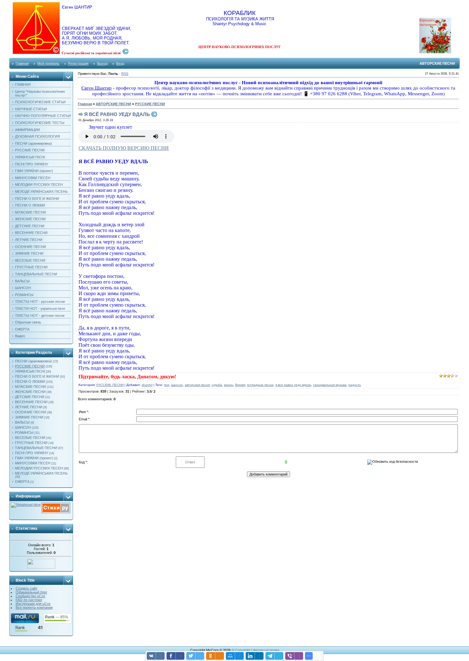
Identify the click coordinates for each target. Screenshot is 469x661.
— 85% (56, 617)
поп (166, 385)
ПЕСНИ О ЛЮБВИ (30, 381)
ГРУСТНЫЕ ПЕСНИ (31, 443)
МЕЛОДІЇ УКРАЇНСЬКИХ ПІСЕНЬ (41, 473)
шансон (177, 385)
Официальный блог (31, 592)
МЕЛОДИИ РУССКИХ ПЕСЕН (39, 468)
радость (354, 385)
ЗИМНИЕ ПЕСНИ (29, 417)
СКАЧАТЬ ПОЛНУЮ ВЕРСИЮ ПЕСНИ (123, 148)
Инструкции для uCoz (33, 604)
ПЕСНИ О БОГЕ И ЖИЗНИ (37, 376)
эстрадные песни (260, 385)
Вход (120, 63)
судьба (217, 385)
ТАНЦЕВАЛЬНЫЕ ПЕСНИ (36, 448)
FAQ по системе (29, 600)
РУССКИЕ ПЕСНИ (30, 366)
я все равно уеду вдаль (293, 385)
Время (240, 385)
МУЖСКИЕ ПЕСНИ (30, 387)
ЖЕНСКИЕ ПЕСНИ (30, 392)
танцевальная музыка (329, 385)
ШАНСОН (23, 427)
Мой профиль (48, 63)
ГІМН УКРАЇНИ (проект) (34, 458)
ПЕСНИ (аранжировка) (33, 361)
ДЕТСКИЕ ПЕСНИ (29, 397)
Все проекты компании (34, 607)
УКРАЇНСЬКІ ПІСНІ (30, 371)
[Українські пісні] (26, 504)
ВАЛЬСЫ (22, 422)
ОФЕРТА (22, 481)
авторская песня (197, 385)
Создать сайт (26, 588)
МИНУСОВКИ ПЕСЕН (32, 463)
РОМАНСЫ (24, 432)
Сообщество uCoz (30, 596)
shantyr (147, 385)
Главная (22, 63)
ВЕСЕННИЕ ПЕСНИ (31, 402)
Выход (102, 63)
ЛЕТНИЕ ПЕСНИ (28, 407)
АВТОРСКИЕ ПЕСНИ (113, 104)
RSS (124, 74)
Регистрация (78, 63)
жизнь (228, 385)
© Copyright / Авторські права (255, 650)
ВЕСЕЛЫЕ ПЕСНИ (30, 437)
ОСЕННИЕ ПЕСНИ (30, 412)
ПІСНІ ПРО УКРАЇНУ (31, 453)
